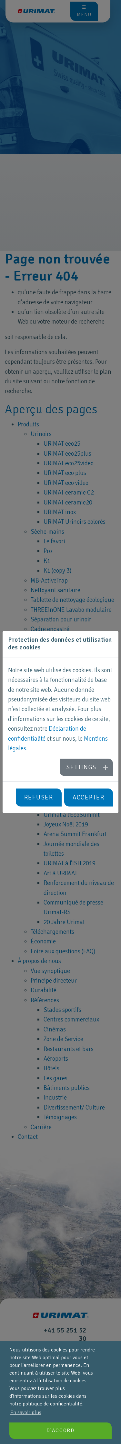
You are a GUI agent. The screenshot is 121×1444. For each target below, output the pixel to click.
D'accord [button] (60, 1430)
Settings (81, 767)
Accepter (89, 797)
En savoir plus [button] (25, 1412)
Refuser (38, 797)
